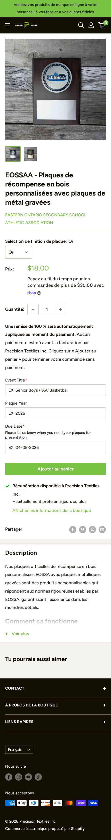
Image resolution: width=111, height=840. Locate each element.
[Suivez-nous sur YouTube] (28, 777)
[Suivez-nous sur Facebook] (8, 777)
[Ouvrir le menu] (7, 25)
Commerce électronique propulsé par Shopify (45, 828)
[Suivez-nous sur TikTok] (38, 777)
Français (15, 749)
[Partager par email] (102, 529)
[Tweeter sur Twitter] (92, 529)
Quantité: (14, 309)
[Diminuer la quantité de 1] (33, 309)
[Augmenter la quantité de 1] (60, 309)
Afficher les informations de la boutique (51, 510)
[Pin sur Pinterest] (82, 529)
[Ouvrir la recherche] (81, 25)
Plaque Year (16, 403)
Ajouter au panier (55, 469)
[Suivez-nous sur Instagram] (18, 777)
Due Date (15, 426)
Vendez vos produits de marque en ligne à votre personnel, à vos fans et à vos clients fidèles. (55, 8)
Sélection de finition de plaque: (39, 241)
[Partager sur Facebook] (72, 529)
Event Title (16, 380)
